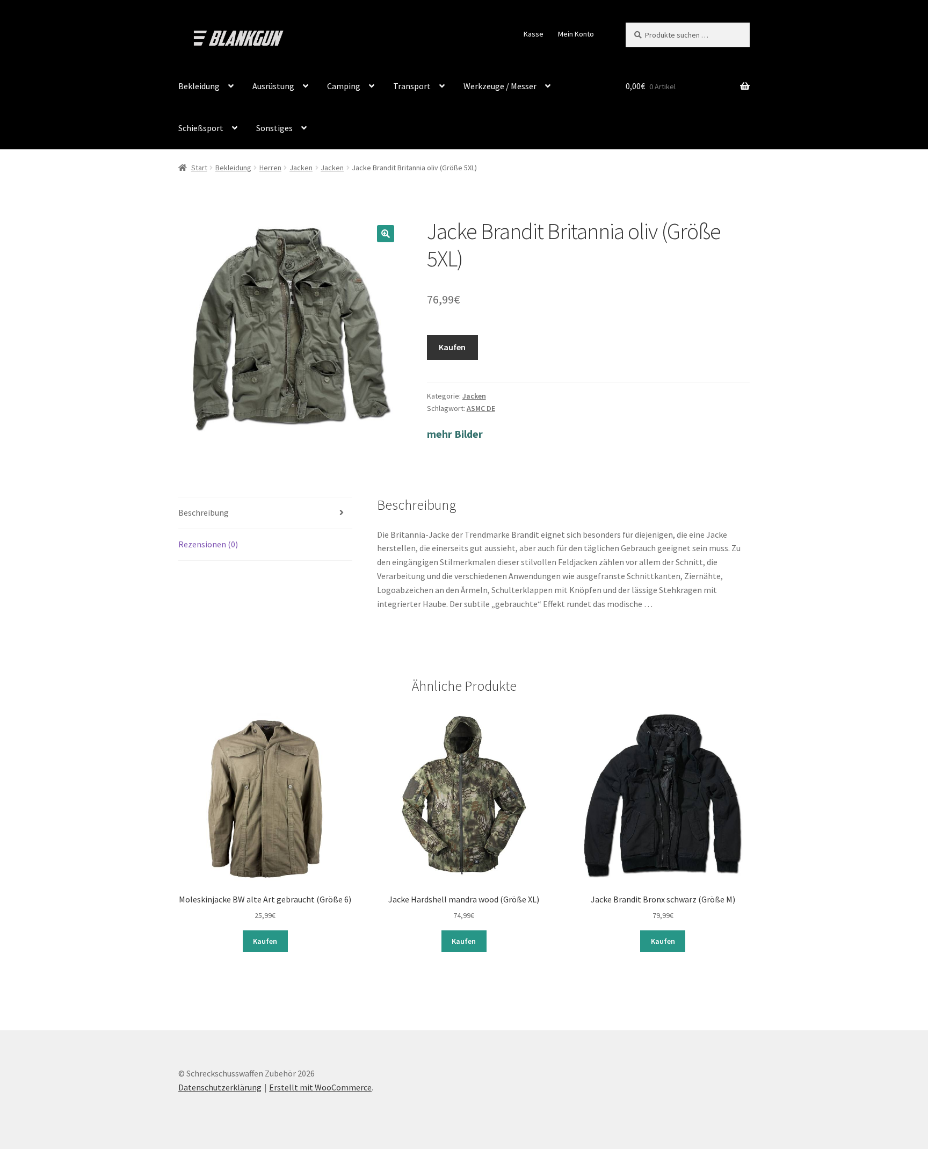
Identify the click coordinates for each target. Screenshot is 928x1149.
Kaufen (452, 347)
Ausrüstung (273, 86)
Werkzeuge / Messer (499, 86)
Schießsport (200, 127)
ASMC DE (481, 408)
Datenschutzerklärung (220, 1087)
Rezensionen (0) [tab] (208, 544)
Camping (343, 86)
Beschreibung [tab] (203, 512)
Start (199, 167)
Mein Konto (576, 34)
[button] (385, 233)
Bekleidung (199, 86)
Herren (270, 167)
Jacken (301, 167)
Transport (412, 86)
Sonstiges (274, 127)
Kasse (533, 34)
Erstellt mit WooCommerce (320, 1087)
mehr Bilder (455, 433)
